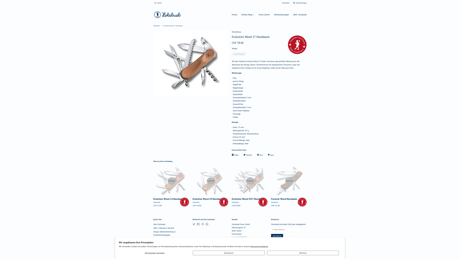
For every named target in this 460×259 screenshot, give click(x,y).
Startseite (156, 26)
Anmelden (285, 3)
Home (234, 14)
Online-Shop (247, 14)
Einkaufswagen (301, 3)
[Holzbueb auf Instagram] (207, 224)
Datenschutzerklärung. (259, 246)
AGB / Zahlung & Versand (163, 228)
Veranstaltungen (281, 14)
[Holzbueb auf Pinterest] (202, 224)
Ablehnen (303, 253)
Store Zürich (264, 14)
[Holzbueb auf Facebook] (198, 224)
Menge (234, 48)
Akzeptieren (228, 253)
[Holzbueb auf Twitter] (194, 224)
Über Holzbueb (300, 14)
